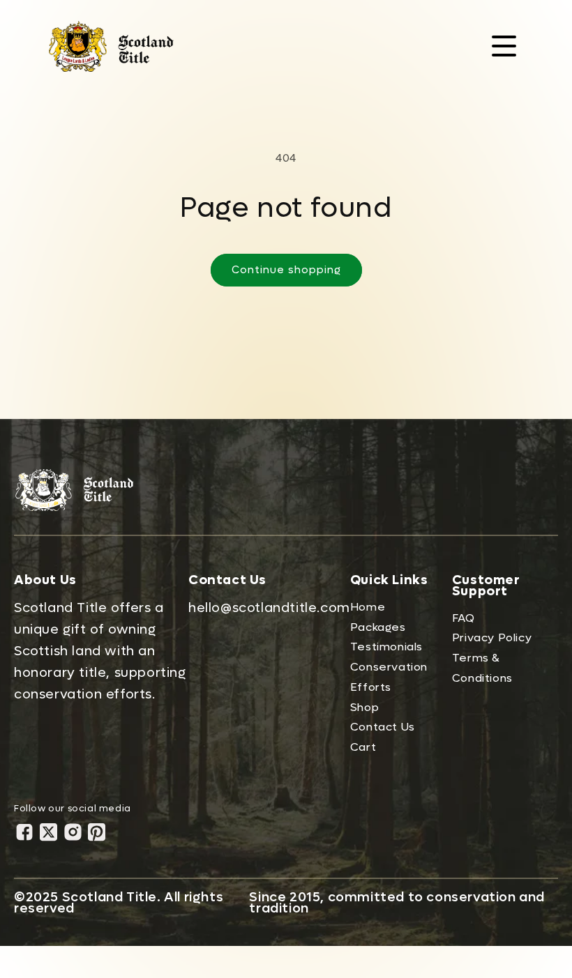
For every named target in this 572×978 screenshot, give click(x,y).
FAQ (463, 618)
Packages (378, 627)
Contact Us (382, 726)
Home (367, 606)
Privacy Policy (492, 637)
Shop (364, 707)
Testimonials (386, 646)
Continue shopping (286, 270)
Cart (363, 747)
